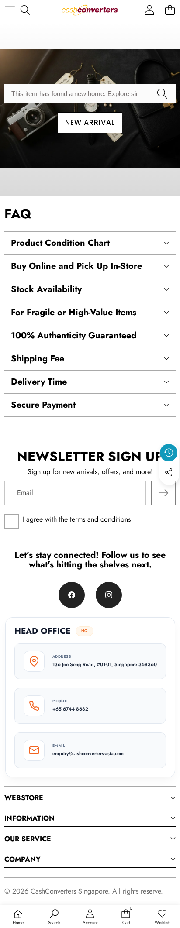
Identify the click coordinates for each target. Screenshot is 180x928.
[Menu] (10, 10)
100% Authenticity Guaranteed (73, 335)
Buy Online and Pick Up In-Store (76, 266)
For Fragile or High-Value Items (73, 312)
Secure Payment (43, 405)
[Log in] (149, 10)
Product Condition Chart (60, 243)
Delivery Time (39, 381)
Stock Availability (46, 289)
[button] (170, 10)
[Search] (25, 10)
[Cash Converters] (89, 10)
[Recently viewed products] (168, 452)
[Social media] (168, 472)
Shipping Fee (37, 358)
